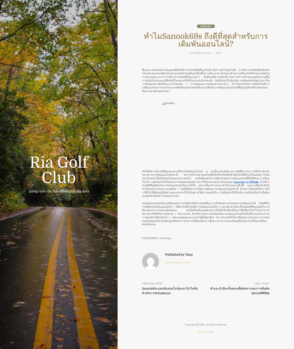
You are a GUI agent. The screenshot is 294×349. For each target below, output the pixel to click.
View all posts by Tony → (178, 262)
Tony (218, 53)
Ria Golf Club (59, 170)
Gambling (206, 26)
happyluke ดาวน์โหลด (246, 182)
